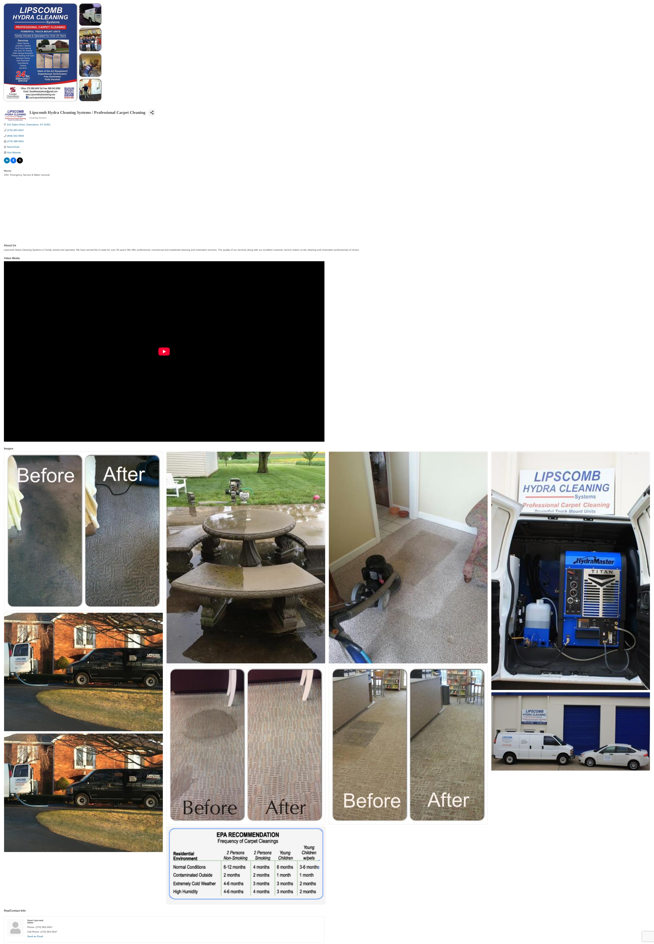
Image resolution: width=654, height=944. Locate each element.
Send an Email (35, 936)
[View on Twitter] (20, 162)
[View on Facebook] (13, 162)
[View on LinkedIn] (7, 162)
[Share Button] (152, 112)
